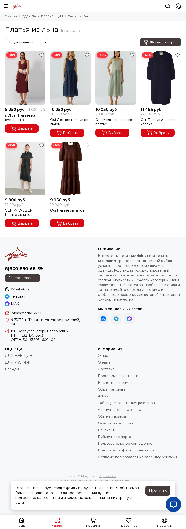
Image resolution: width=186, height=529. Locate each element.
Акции (103, 396)
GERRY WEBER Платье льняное (18, 212)
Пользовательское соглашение (125, 443)
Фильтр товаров (164, 42)
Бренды (12, 369)
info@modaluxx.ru (26, 313)
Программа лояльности (118, 376)
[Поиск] (167, 6)
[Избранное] (41, 54)
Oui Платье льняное (67, 210)
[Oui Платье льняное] (70, 168)
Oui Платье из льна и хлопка (159, 122)
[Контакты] (178, 6)
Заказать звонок (22, 278)
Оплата (104, 362)
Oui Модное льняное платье (113, 122)
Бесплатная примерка (117, 383)
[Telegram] (116, 318)
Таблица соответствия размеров (126, 403)
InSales (125, 480)
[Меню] (6, 6)
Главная (11, 16)
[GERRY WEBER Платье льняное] (25, 168)
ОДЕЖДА (29, 16)
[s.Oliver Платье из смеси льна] (25, 78)
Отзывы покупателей (116, 423)
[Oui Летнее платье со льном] (70, 78)
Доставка (106, 369)
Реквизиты (107, 430)
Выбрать (25, 128)
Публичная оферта (114, 437)
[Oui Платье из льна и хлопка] (161, 78)
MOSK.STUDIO (83, 480)
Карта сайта (107, 476)
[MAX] (129, 318)
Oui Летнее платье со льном (69, 122)
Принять (158, 490)
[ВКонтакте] (103, 318)
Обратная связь (111, 389)
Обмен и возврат (113, 416)
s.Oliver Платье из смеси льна (20, 117)
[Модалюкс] (16, 6)
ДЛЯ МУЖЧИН (18, 362)
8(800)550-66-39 (24, 268)
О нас (103, 355)
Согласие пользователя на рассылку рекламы (137, 457)
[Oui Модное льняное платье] (115, 78)
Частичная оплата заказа (119, 410)
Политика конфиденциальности (126, 450)
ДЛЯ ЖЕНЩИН (52, 16)
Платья (73, 16)
